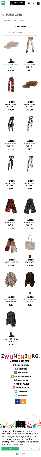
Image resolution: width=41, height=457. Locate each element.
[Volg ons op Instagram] (23, 401)
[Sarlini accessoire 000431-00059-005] (30, 206)
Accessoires (7, 21)
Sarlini (19, 32)
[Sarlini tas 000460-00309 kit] (30, 242)
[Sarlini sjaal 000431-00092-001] (11, 245)
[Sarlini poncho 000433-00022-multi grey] (11, 319)
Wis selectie (29, 32)
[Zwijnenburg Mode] (20, 426)
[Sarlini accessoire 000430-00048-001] (30, 85)
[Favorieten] (33, 3)
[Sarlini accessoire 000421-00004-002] (11, 164)
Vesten (22, 21)
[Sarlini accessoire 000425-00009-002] (11, 124)
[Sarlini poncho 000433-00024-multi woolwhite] (11, 280)
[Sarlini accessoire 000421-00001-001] (30, 164)
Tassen (15, 21)
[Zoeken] (29, 3)
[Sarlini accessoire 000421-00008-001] (30, 124)
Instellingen (21, 454)
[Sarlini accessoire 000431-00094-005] (11, 85)
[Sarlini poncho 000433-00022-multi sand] (30, 280)
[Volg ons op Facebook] (17, 401)
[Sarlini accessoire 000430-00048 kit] (11, 45)
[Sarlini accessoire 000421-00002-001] (30, 45)
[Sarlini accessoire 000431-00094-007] (11, 206)
